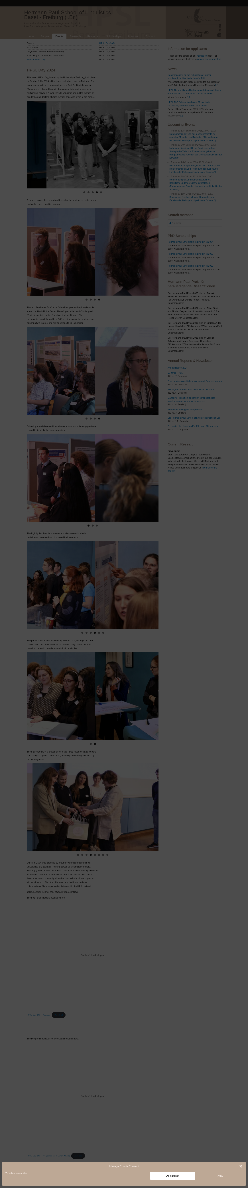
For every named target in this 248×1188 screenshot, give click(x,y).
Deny (220, 1175)
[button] (241, 1166)
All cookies (172, 1175)
